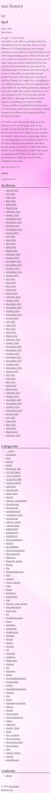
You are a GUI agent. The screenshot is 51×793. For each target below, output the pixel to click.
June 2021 (11, 378)
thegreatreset (13, 738)
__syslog (10, 451)
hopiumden (11, 596)
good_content (13, 582)
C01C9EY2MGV (13, 472)
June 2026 (11, 197)
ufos (8, 749)
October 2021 (12, 364)
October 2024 (12, 268)
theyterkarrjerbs (14, 742)
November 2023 (14, 307)
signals (9, 710)
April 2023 (11, 332)
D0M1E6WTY (12, 532)
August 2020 (12, 414)
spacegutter (12, 714)
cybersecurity (13, 525)
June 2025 (11, 240)
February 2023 (13, 339)
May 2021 (11, 382)
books (9, 465)
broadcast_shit (13, 469)
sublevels (10, 724)
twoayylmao (12, 746)
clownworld (12, 508)
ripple (9, 699)
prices (9, 675)
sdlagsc (9, 707)
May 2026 (11, 201)
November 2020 (14, 403)
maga (9, 621)
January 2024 (12, 300)
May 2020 (11, 424)
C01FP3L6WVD (13, 483)
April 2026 (11, 204)
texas (8, 731)
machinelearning (14, 618)
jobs (8, 600)
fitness (9, 564)
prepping (10, 671)
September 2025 (14, 229)
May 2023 (11, 329)
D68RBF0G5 (11, 536)
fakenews (11, 557)
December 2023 (13, 304)
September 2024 (14, 272)
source (4, 173)
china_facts (11, 493)
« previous (5, 179)
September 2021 (14, 368)
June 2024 (11, 282)
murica (9, 643)
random (10, 692)
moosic (9, 639)
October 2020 (12, 407)
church (9, 497)
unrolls (9, 756)
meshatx (10, 635)
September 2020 (14, 410)
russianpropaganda (16, 703)
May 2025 (11, 243)
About (9, 775)
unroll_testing (13, 753)
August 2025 (12, 233)
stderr (9, 721)
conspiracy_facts (14, 515)
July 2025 (10, 236)
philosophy (11, 660)
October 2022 (12, 353)
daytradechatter (14, 540)
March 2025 (12, 250)
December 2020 (13, 400)
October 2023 (12, 311)
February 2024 (13, 297)
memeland (11, 628)
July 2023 (10, 321)
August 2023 (12, 318)
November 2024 (14, 265)
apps (8, 458)
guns (8, 586)
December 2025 (13, 218)
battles (9, 461)
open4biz (10, 653)
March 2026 (12, 208)
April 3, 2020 (6, 29)
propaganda (12, 682)
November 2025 (14, 222)
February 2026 (13, 211)
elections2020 (13, 554)
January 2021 (12, 396)
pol (3, 15)
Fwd (8, 575)
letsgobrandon (13, 607)
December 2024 (13, 261)
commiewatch (13, 511)
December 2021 (13, 357)
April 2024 (11, 290)
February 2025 (13, 254)
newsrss (10, 646)
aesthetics (11, 454)
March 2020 (12, 432)
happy (9, 589)
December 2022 (13, 346)
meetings (10, 625)
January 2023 (12, 343)
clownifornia (12, 504)
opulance (10, 657)
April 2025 (11, 247)
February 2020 (13, 435)
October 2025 (12, 226)
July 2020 (10, 417)
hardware (11, 593)
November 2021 (14, 361)
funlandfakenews (14, 572)
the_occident (12, 735)
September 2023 (14, 314)
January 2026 (12, 215)
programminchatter (16, 678)
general (10, 579)
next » (12, 179)
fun (7, 568)
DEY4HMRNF (12, 547)
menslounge (12, 632)
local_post (11, 611)
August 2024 (12, 275)
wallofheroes (12, 760)
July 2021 (10, 375)
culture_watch (13, 522)
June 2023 (11, 325)
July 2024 (10, 279)
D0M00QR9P (12, 529)
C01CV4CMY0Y (13, 476)
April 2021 (11, 385)
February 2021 (13, 393)
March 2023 (12, 336)
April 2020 (11, 428)
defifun (9, 543)
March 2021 (12, 389)
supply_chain (12, 728)
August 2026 (12, 190)
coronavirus (12, 518)
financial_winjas (14, 561)
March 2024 (12, 293)
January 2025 (12, 258)
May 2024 (11, 286)
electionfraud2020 (15, 550)
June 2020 (11, 421)
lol (7, 614)
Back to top (7, 790)
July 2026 (10, 194)
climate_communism (16, 501)
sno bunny (12, 6)
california (11, 486)
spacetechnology (14, 717)
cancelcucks (12, 490)
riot (8, 696)
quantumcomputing (16, 689)
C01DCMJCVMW (14, 479)
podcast (10, 664)
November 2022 (14, 350)
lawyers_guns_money (17, 604)
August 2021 (12, 371)
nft (7, 650)
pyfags (9, 685)
